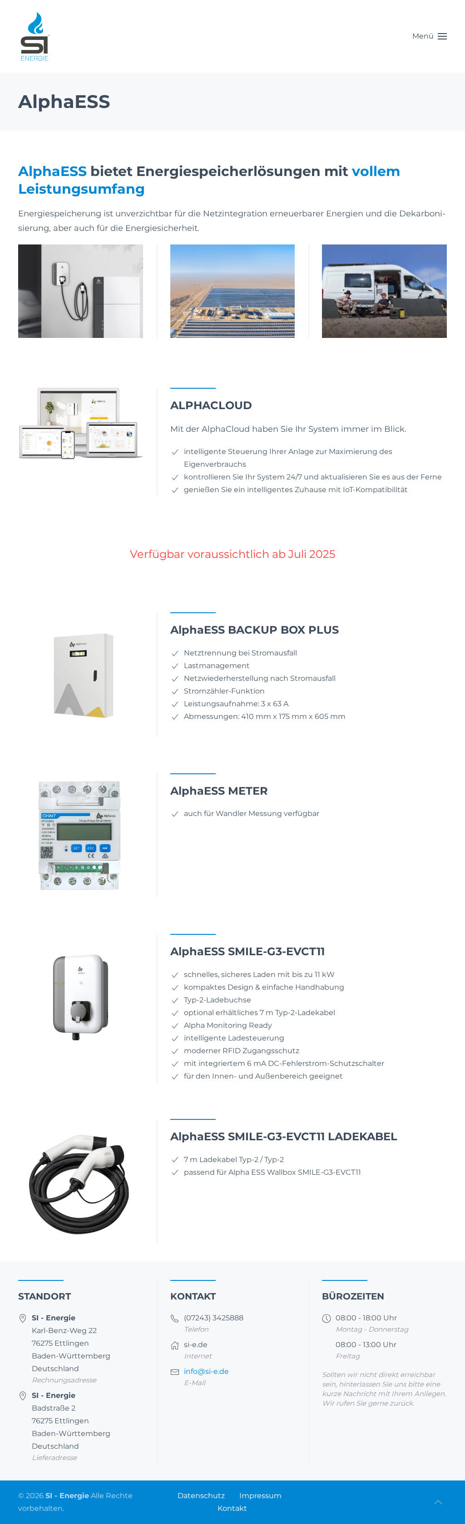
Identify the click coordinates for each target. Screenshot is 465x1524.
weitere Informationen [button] (87, 326)
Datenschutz (201, 1495)
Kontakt (232, 1508)
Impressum (260, 1495)
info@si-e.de (206, 1371)
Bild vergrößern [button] (239, 326)
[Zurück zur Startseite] (35, 36)
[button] (429, 36)
